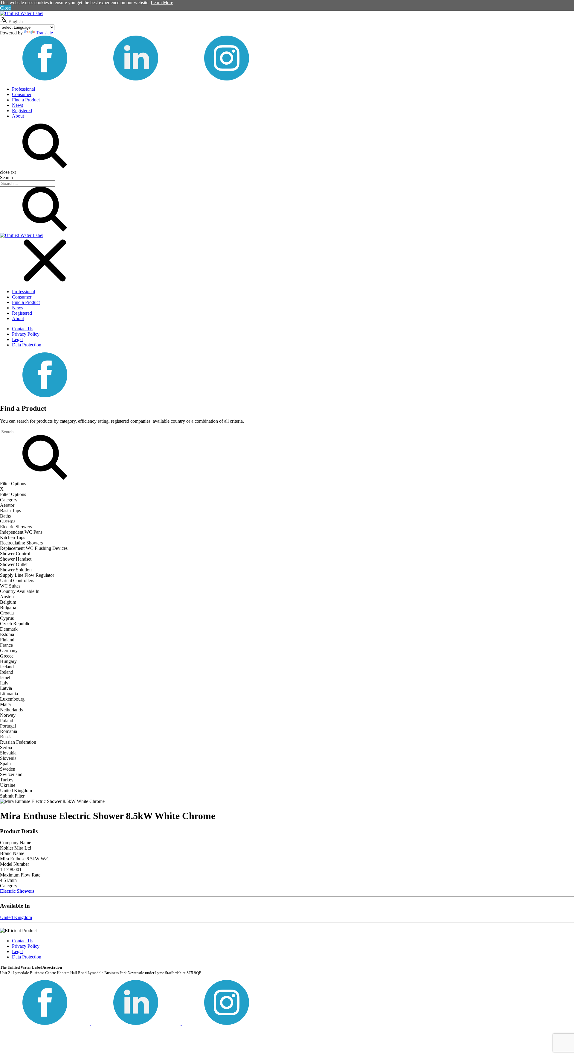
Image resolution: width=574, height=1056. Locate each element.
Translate (44, 32)
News (17, 105)
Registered (22, 110)
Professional (23, 89)
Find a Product (26, 99)
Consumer (21, 94)
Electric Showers (17, 891)
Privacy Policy (25, 334)
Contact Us (22, 328)
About (18, 115)
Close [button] (5, 7)
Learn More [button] (162, 2)
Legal (17, 339)
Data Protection (26, 344)
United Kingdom (16, 917)
